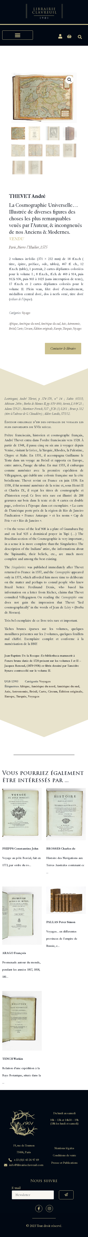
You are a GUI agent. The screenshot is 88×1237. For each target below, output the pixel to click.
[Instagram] (49, 1208)
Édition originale (43, 328)
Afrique (13, 323)
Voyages (26, 313)
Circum (28, 328)
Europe (58, 328)
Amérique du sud (50, 323)
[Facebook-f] (38, 1208)
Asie (63, 323)
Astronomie (73, 323)
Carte (19, 328)
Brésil (12, 328)
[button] (17, 35)
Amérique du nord (29, 323)
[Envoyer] (66, 1194)
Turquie (67, 328)
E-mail (16, 1188)
